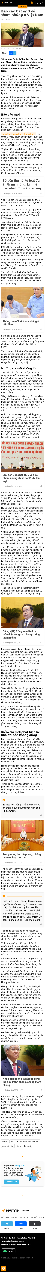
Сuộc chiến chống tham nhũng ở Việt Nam (25, 1141)
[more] (41, 193)
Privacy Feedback (24, 1244)
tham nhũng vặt (7, 1146)
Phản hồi (31, 1238)
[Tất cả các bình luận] (3, 1268)
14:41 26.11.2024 (7, 19)
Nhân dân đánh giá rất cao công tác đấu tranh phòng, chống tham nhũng (22, 1082)
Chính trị (18, 1146)
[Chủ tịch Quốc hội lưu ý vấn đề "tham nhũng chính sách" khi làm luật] (22, 456)
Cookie (21, 1241)
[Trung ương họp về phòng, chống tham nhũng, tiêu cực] (22, 835)
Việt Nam (5, 1141)
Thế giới (14, 1217)
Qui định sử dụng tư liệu (18, 1238)
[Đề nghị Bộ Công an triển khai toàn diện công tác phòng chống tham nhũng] (22, 612)
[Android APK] (8, 1251)
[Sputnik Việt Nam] (7, 3)
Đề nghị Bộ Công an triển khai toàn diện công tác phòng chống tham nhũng (21, 634)
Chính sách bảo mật (8, 1244)
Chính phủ (27, 1146)
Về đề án (4, 1238)
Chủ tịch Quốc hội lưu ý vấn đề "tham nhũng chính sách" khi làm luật (21, 478)
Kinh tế (34, 1217)
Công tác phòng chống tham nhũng (18, 133)
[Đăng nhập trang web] (36, 2)
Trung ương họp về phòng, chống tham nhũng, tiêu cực (22, 856)
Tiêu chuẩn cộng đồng (9, 1241)
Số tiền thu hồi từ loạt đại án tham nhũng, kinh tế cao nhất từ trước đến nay (22, 184)
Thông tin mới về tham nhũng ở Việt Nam (21, 323)
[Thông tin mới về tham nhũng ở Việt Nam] (22, 302)
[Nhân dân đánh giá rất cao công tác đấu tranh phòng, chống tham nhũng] (22, 1060)
